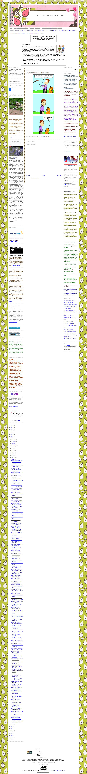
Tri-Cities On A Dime (12, 87)
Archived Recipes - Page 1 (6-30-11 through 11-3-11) (52, 28)
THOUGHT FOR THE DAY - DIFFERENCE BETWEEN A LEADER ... (17, 590)
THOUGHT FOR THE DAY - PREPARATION (16, 497)
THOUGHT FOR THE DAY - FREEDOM (16, 605)
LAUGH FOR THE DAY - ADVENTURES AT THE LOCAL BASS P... (16, 675)
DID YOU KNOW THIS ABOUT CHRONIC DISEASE (17, 709)
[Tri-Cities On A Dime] (10, 90)
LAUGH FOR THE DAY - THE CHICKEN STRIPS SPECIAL (17, 579)
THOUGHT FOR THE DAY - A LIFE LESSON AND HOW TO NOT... (17, 612)
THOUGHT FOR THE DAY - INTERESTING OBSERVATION (16, 692)
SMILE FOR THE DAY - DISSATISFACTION (15, 557)
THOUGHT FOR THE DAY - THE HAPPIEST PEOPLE (16, 638)
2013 (12, 733)
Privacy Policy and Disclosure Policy (21, 28)
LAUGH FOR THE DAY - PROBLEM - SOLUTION (16, 551)
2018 (12, 724)
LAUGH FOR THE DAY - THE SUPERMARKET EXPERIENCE (16, 652)
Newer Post (28, 175)
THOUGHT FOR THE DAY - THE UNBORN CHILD (16, 530)
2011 (12, 737)
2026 (12, 425)
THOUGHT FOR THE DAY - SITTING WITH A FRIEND (16, 485)
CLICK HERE (13, 322)
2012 (12, 735)
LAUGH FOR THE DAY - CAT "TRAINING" (16, 473)
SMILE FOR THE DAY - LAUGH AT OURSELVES (17, 659)
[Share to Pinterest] (50, 136)
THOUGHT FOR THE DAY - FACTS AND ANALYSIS (16, 567)
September (14, 445)
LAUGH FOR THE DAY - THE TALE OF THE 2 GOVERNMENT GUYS (16, 701)
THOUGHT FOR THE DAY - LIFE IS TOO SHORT (16, 685)
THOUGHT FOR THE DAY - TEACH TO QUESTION (16, 524)
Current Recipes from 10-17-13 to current (17, 33)
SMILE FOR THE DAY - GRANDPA (15, 635)
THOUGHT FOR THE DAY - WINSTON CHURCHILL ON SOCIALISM (17, 645)
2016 (12, 728)
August (13, 446)
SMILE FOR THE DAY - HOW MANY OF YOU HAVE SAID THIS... (17, 616)
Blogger (18, 420)
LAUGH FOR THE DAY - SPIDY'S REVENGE (15, 527)
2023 (12, 431)
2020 (12, 436)
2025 (12, 427)
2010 (12, 739)
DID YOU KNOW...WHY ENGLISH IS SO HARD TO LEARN (16, 696)
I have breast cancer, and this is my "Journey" (35, 33)
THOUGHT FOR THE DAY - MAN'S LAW (16, 620)
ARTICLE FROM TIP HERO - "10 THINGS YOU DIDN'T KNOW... (16, 489)
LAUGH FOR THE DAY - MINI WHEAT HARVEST (17, 482)
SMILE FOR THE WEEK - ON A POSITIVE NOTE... (17, 545)
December (14, 439)
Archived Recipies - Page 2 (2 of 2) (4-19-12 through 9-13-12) (46, 30)
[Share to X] (47, 136)
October (13, 443)
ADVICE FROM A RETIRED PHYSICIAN (16, 682)
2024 (12, 429)
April (13, 453)
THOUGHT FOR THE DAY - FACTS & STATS (16, 573)
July (12, 448)
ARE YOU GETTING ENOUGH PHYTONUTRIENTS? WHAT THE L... (17, 631)
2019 (12, 438)
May (13, 452)
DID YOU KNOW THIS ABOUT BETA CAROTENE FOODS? (17, 649)
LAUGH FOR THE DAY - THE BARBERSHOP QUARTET (16, 570)
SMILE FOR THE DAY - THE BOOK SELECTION (16, 688)
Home (11, 28)
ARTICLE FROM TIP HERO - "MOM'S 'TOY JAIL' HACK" (17, 501)
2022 (12, 432)
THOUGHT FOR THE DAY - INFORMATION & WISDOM (17, 598)
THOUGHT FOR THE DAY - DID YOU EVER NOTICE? (17, 466)
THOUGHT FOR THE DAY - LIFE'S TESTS (16, 715)
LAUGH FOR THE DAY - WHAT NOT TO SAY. (17, 712)
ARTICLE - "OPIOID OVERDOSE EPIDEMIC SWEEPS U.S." (16, 470)
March (13, 455)
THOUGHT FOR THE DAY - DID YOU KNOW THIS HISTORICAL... (17, 705)
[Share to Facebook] (48, 136)
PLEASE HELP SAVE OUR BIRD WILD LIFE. (16, 576)
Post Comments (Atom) (35, 178)
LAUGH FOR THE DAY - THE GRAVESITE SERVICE (16, 504)
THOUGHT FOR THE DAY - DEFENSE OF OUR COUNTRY (16, 541)
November (14, 441)
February (13, 457)
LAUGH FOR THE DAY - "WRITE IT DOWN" (15, 608)
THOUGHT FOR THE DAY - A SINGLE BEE (16, 662)
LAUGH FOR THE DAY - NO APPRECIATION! (16, 537)
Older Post (59, 175)
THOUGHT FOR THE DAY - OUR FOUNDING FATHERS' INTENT (17, 671)
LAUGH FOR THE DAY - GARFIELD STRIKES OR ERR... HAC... (16, 666)
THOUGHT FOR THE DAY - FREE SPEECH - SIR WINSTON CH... (16, 627)
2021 (12, 434)
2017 (12, 726)
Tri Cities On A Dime (50, 15)
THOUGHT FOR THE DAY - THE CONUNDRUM (16, 582)
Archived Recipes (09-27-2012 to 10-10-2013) (67, 30)
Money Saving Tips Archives (35, 28)
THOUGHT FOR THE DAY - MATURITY (16, 656)
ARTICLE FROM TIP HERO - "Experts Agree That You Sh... (17, 479)
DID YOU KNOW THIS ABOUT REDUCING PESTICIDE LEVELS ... (17, 534)
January (13, 459)
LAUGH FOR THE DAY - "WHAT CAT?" (15, 520)
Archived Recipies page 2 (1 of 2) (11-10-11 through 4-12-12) (21, 30)
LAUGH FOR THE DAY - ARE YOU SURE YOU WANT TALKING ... (16, 462)
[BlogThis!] (46, 136)
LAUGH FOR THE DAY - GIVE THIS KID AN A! (17, 602)
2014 (12, 731)
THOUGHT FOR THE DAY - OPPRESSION (16, 507)
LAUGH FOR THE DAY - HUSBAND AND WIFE (16, 718)
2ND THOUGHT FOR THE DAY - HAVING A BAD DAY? (17, 721)
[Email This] (44, 136)
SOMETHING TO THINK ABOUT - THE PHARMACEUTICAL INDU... (17, 511)
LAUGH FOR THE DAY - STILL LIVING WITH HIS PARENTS (17, 641)
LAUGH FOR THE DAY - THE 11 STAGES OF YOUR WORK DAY (17, 586)
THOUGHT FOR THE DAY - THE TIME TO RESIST (16, 679)
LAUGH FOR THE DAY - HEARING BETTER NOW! (16, 623)
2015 (12, 730)
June (13, 450)
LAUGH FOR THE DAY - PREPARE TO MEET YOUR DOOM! (17, 595)
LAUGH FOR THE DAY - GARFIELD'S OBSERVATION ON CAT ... (17, 494)
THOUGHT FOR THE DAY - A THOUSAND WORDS (16, 554)
